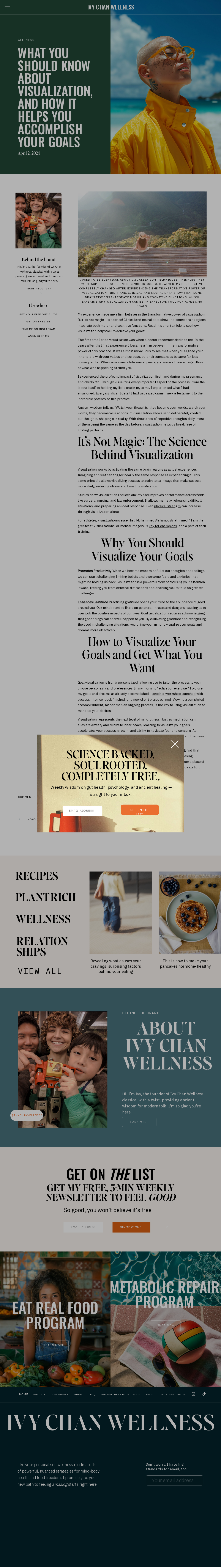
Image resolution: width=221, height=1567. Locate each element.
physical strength (167, 506)
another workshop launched (174, 694)
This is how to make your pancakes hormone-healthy (185, 963)
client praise (149, 699)
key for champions (163, 526)
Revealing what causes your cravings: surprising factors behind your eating (115, 966)
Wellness (26, 40)
